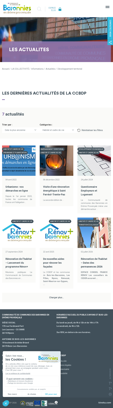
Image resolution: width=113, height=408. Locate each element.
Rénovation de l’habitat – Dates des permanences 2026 (94, 262)
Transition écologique (89, 225)
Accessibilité (62, 373)
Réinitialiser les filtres (92, 130)
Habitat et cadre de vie (53, 130)
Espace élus (52, 9)
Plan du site (62, 361)
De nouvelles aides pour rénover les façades (53, 262)
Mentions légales (64, 365)
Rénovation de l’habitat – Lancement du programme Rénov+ (19, 262)
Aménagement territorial (52, 149)
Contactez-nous (110, 28)
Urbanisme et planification (15, 153)
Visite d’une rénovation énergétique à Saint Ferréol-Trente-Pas (56, 190)
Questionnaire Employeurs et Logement (89, 190)
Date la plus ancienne (15, 130)
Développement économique (91, 149)
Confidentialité (63, 369)
